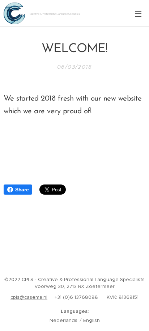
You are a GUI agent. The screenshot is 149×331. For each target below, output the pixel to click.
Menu (138, 13)
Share (22, 189)
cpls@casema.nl (28, 297)
